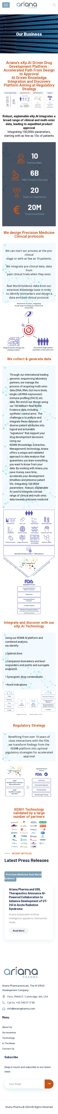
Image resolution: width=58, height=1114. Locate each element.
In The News (8, 1043)
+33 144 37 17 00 (25, 1002)
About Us (7, 1027)
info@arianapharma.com (21, 1008)
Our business (9, 1032)
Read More (18, 930)
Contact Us (8, 1048)
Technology (8, 1037)
